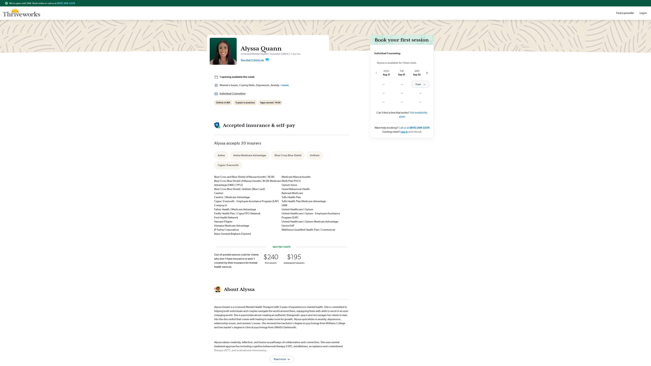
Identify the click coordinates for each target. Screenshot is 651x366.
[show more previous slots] (376, 72)
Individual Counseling (232, 93)
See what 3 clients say (252, 60)
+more (284, 85)
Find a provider (625, 13)
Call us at (414, 127)
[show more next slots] (427, 72)
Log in (404, 131)
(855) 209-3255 (66, 3)
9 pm (418, 84)
